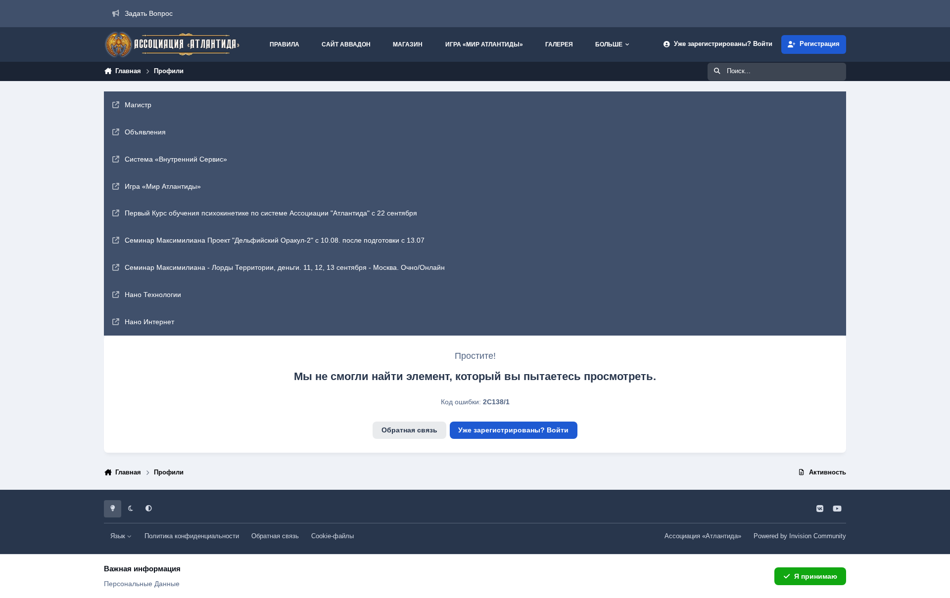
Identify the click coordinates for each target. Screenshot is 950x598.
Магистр (138, 105)
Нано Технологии (153, 295)
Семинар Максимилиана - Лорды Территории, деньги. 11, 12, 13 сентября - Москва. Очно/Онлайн (285, 267)
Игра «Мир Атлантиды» (163, 186)
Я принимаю (815, 576)
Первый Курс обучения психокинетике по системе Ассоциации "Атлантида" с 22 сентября (271, 213)
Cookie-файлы (332, 536)
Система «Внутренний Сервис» (176, 159)
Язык (118, 536)
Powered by (800, 536)
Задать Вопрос (149, 13)
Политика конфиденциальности (191, 536)
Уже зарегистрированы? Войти (513, 430)
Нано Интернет (149, 322)
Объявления (145, 132)
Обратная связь (409, 430)
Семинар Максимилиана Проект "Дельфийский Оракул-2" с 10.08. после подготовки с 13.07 (275, 240)
